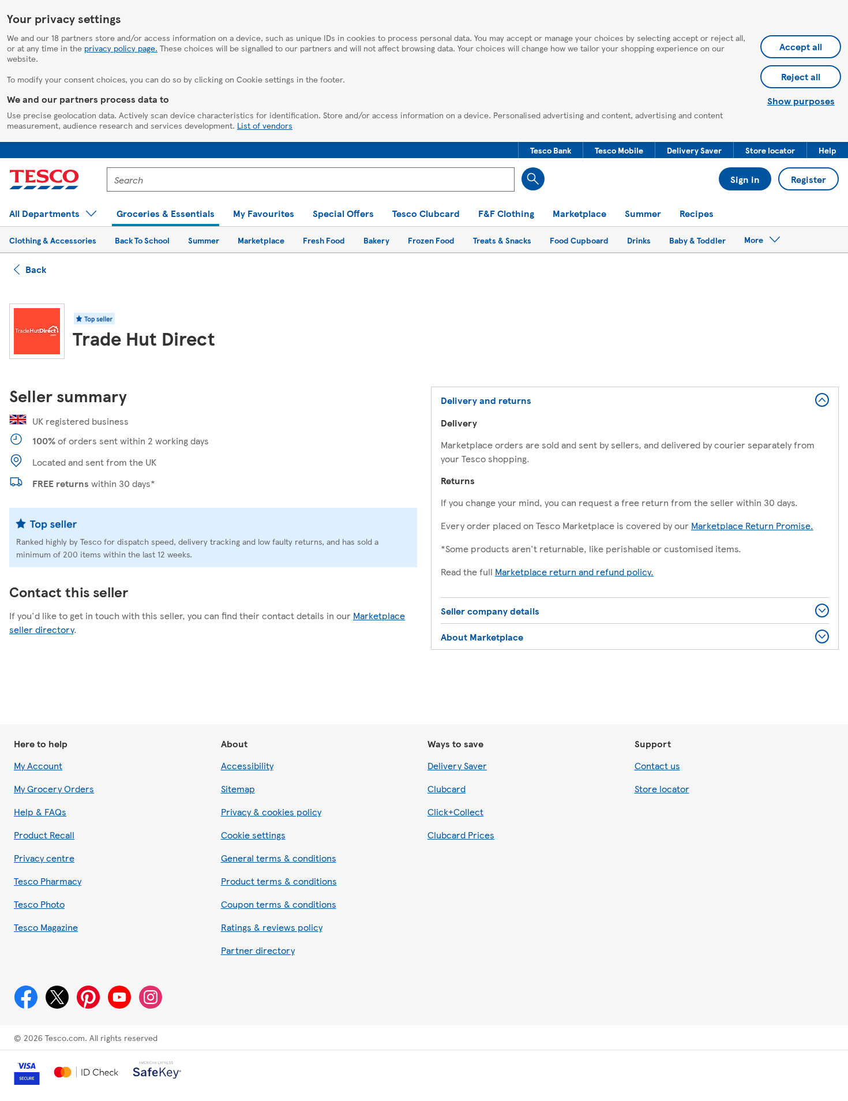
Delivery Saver (457, 765)
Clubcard (446, 788)
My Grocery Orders (54, 788)
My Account (38, 765)
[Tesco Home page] (44, 179)
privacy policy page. (120, 48)
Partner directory (258, 950)
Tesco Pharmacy (47, 880)
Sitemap (238, 788)
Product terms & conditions (279, 880)
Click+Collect (455, 811)
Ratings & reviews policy (271, 927)
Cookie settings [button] (253, 834)
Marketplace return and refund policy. (574, 571)
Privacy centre (44, 857)
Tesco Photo (39, 904)
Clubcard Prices (460, 834)
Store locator (662, 788)
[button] (551, 150)
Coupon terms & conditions (278, 904)
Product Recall (44, 834)
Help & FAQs (40, 811)
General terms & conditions (278, 857)
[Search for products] (533, 178)
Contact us (657, 765)
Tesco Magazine (46, 927)
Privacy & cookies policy (271, 811)
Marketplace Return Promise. (752, 525)
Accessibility (247, 765)
